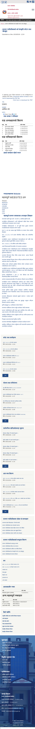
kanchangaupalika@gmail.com (13, 708)
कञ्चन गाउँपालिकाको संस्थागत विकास (10, 554)
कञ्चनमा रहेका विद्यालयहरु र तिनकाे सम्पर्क (11, 522)
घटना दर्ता (4, 660)
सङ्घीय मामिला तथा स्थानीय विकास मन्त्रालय (11, 615)
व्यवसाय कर (4, 569)
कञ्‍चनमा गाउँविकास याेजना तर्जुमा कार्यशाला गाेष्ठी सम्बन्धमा (15, 307)
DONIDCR (5, 208)
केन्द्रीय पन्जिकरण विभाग (7, 629)
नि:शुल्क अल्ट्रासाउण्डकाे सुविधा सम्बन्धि (11, 319)
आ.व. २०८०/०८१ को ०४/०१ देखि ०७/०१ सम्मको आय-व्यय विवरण (16, 498)
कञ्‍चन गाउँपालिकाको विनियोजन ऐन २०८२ (11, 362)
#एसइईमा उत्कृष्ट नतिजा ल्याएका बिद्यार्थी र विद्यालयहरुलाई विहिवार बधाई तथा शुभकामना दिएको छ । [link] (17, 250)
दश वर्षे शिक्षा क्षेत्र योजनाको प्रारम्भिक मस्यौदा (12, 401)
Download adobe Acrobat (20, 96)
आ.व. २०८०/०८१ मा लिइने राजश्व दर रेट (10, 567)
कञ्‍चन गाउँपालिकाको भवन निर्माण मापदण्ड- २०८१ (13, 394)
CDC (3, 211)
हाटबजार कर (5, 577)
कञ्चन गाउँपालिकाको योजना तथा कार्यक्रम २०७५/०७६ (14, 414)
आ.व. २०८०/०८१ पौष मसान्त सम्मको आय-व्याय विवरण (14, 485)
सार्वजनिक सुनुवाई (6, 679)
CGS (3, 213)
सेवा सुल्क (4, 572)
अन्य (5, 375)
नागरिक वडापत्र (6, 665)
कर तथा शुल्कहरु (6, 650)
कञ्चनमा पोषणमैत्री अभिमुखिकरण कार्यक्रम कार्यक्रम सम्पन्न (16, 321)
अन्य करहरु (4, 580)
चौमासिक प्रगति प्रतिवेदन (8, 677)
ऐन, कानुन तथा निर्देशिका (8, 648)
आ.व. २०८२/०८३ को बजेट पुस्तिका (10, 349)
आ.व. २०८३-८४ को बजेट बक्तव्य (10, 342)
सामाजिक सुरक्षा (6, 662)
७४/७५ (3, 112)
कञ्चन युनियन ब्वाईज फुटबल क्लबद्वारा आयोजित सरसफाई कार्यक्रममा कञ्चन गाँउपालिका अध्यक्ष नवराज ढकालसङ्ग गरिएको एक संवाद (17, 291)
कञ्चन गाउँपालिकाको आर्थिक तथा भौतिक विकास (12, 548)
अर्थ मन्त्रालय (5, 618)
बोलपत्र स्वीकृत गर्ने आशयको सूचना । (10, 433)
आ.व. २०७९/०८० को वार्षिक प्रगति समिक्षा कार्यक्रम (14, 243)
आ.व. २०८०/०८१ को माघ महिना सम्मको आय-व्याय (13, 478)
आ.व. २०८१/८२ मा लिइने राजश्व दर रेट (10, 564)
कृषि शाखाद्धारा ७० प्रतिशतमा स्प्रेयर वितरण (12, 305)
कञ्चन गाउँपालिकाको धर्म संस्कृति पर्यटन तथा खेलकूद (13, 551)
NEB (3, 210)
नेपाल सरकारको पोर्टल (6, 623)
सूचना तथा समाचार (7, 642)
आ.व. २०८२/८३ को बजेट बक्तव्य (10, 369)
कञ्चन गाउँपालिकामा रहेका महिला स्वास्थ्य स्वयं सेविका (13, 527)
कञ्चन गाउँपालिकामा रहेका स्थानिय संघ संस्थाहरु (12, 533)
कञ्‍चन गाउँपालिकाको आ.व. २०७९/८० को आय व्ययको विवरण (15, 505)
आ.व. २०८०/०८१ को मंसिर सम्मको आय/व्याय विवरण (13, 491)
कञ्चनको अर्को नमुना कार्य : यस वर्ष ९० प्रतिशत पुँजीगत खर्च (16, 219)
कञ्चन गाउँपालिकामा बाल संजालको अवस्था (11, 525)
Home (2, 23)
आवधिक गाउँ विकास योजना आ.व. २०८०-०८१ (12, 407)
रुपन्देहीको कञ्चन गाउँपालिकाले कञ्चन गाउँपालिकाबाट (15, 249)
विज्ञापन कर (4, 575)
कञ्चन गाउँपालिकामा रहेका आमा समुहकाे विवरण (11, 530)
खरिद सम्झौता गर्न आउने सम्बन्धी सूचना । (11, 439)
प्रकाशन (4, 107)
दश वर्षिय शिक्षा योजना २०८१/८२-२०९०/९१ (12, 387)
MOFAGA (5, 202)
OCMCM (4, 204)
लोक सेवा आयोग (5, 621)
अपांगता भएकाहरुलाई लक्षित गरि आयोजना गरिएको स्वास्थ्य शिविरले (17, 279)
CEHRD (4, 206)
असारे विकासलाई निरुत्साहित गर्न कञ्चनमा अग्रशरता (14, 246)
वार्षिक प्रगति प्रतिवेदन (8, 674)
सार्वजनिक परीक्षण (6, 682)
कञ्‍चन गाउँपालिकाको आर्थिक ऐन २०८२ (11, 355)
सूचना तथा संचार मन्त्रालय (7, 626)
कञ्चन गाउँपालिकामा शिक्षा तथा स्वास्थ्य (10, 546)
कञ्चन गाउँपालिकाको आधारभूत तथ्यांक (10, 543)
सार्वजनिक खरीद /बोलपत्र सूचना (10, 645)
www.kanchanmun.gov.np (13, 711)
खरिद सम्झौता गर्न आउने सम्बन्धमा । (10, 459)
